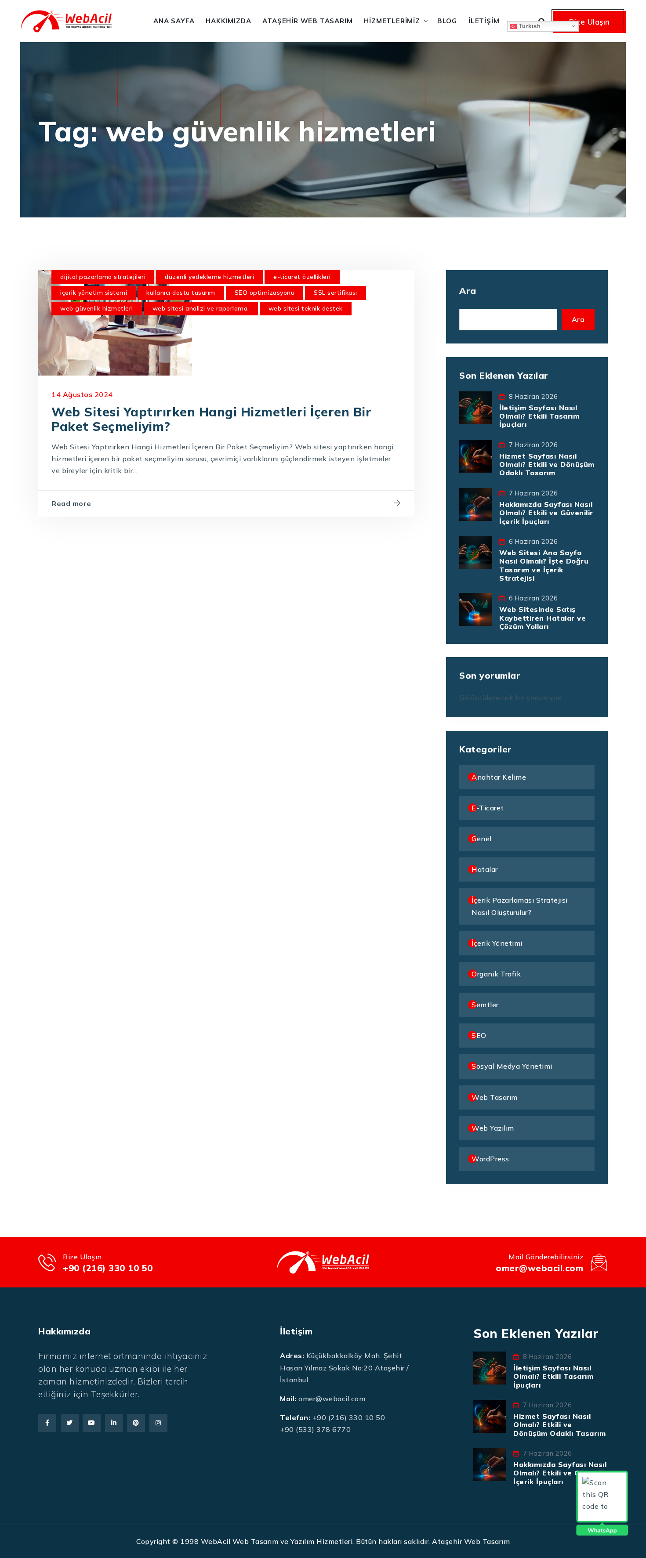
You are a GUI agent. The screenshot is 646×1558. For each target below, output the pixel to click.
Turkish (529, 25)
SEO (479, 1035)
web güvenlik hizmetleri (96, 308)
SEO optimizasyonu (265, 292)
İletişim (483, 21)
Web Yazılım (493, 1128)
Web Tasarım (495, 1097)
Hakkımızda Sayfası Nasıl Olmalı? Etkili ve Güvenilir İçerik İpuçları (546, 512)
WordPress (490, 1158)
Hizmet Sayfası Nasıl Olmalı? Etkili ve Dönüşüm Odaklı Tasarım (547, 464)
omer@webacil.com (539, 1267)
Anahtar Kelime (499, 777)
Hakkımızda (228, 21)
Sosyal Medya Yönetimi (512, 1066)
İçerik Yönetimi (497, 943)
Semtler (485, 1004)
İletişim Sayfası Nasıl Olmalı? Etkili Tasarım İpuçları (539, 416)
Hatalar (485, 869)
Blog (447, 21)
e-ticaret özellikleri (302, 277)
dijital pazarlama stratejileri (102, 277)
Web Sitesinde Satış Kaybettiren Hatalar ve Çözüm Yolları (542, 617)
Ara (467, 290)
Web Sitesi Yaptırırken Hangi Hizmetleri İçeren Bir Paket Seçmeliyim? (211, 419)
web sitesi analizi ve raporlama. (200, 308)
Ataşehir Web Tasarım (307, 21)
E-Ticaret (488, 807)
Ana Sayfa (173, 21)
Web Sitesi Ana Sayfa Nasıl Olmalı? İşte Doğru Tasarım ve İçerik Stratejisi (543, 565)
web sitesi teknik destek (306, 308)
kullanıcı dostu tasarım (180, 292)
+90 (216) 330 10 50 (108, 1267)
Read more (71, 503)
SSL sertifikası (335, 292)
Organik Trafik (496, 973)
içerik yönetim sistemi (93, 292)
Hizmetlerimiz (392, 21)
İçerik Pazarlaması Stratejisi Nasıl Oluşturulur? (520, 906)
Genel (482, 838)
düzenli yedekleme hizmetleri (209, 277)
